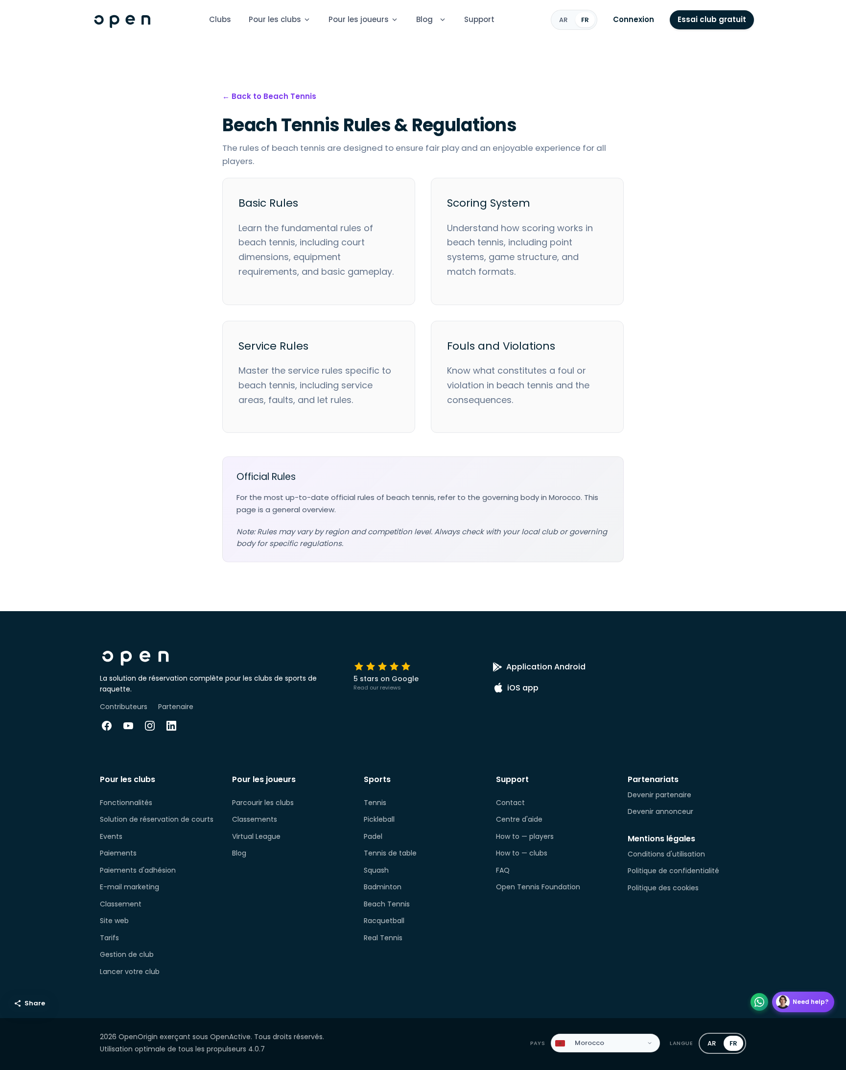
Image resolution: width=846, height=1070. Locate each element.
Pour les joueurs (359, 19)
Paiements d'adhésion (138, 870)
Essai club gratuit (712, 19)
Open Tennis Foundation (538, 887)
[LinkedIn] (171, 726)
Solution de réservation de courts (156, 819)
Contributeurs (123, 707)
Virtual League (256, 836)
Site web (114, 921)
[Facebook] (107, 726)
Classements (254, 819)
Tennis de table (390, 853)
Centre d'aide (519, 819)
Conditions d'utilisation (666, 854)
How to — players (525, 836)
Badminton (382, 887)
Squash (376, 870)
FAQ (503, 870)
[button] (442, 19)
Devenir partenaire (659, 795)
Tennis (375, 803)
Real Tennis (383, 938)
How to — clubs (521, 853)
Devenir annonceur (660, 811)
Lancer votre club (130, 971)
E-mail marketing (129, 887)
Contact (510, 803)
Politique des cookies (663, 888)
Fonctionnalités (126, 803)
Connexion (633, 19)
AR (563, 19)
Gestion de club (127, 954)
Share (34, 1003)
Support (479, 19)
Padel (373, 836)
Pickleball (379, 819)
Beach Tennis (387, 904)
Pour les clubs (275, 19)
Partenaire (175, 707)
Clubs (220, 19)
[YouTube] (128, 726)
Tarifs (109, 938)
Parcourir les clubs (263, 803)
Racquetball (384, 921)
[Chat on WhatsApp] (759, 1002)
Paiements (118, 853)
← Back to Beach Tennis (269, 96)
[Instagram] (150, 726)
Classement (120, 904)
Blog (424, 19)
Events (111, 836)
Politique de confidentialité (673, 871)
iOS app (523, 687)
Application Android (546, 666)
